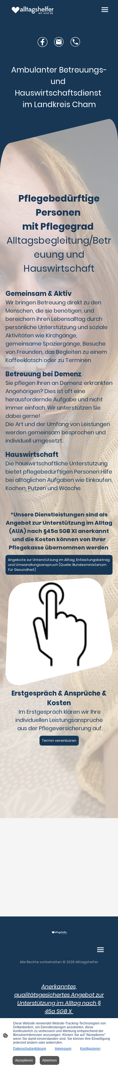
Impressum (63, 1049)
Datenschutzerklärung (29, 1049)
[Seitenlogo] (32, 10)
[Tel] (75, 42)
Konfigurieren (90, 1049)
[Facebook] (42, 42)
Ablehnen (49, 1060)
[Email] (59, 42)
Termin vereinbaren (59, 740)
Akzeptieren (24, 1060)
